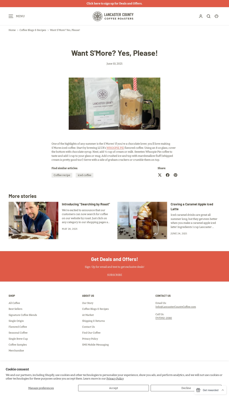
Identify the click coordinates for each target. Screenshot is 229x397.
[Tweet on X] (160, 175)
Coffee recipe (62, 175)
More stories (22, 196)
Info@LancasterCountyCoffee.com (175, 306)
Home (12, 30)
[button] (209, 16)
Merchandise (16, 350)
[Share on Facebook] (168, 175)
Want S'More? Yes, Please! (65, 30)
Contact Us (88, 326)
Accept (113, 388)
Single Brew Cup (18, 338)
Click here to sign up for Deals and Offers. (114, 3)
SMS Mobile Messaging (95, 344)
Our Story (87, 303)
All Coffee (14, 303)
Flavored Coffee (18, 326)
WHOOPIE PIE (115, 147)
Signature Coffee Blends (23, 315)
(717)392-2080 (163, 318)
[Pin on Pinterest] (175, 175)
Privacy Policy (115, 378)
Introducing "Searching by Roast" (86, 204)
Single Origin (16, 320)
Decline (186, 388)
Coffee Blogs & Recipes (33, 30)
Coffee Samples (18, 344)
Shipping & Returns (93, 320)
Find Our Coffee (91, 332)
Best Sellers (15, 308)
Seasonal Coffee (18, 332)
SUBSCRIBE (114, 275)
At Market (88, 315)
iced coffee (84, 175)
